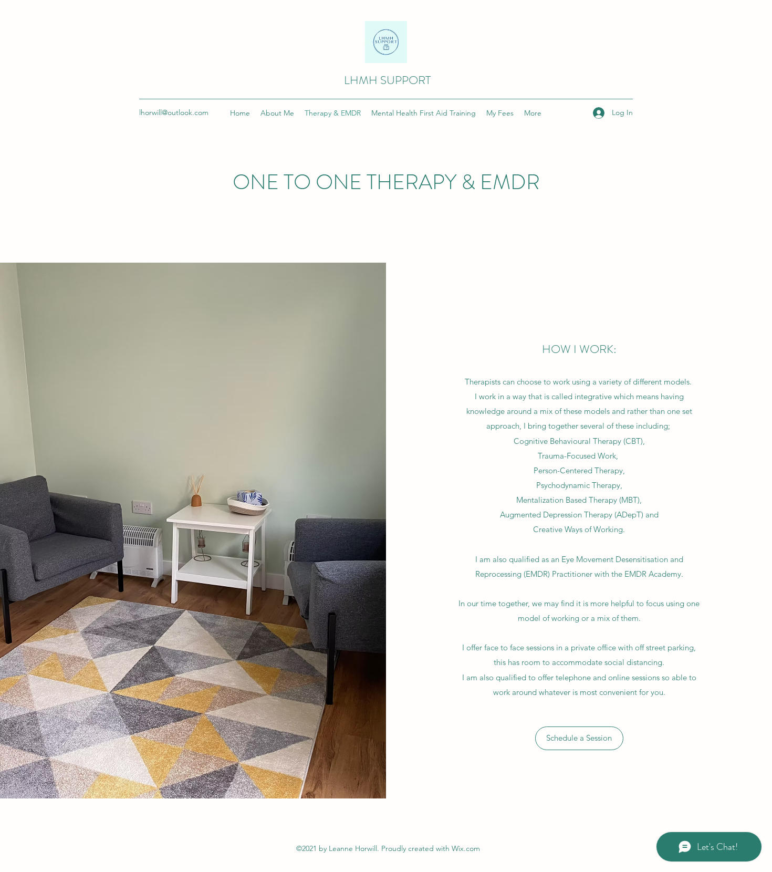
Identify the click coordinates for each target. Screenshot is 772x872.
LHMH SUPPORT (387, 80)
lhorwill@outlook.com (173, 112)
